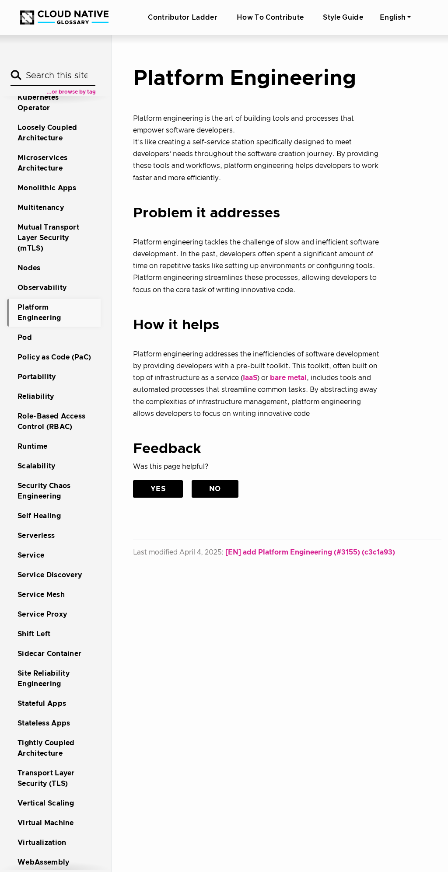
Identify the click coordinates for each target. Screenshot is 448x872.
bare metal (288, 377)
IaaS (250, 377)
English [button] (393, 17)
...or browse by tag (71, 91)
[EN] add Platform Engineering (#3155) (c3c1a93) (310, 552)
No (215, 488)
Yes (157, 488)
